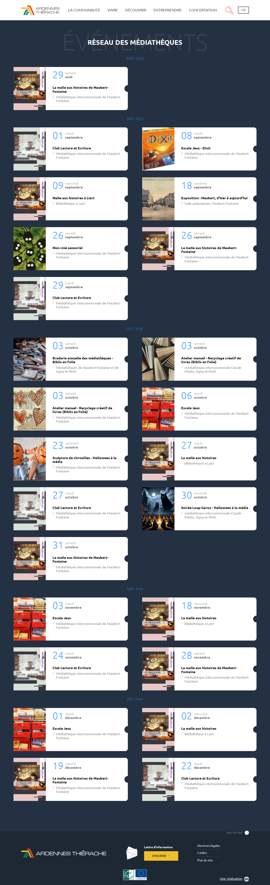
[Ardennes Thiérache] (40, 10)
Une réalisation (231, 879)
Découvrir (135, 10)
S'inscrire (159, 856)
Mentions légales (208, 845)
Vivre (112, 10)
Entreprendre (168, 10)
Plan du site (205, 860)
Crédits (202, 853)
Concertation (203, 10)
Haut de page (234, 832)
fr (244, 10)
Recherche (229, 10)
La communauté (84, 10)
